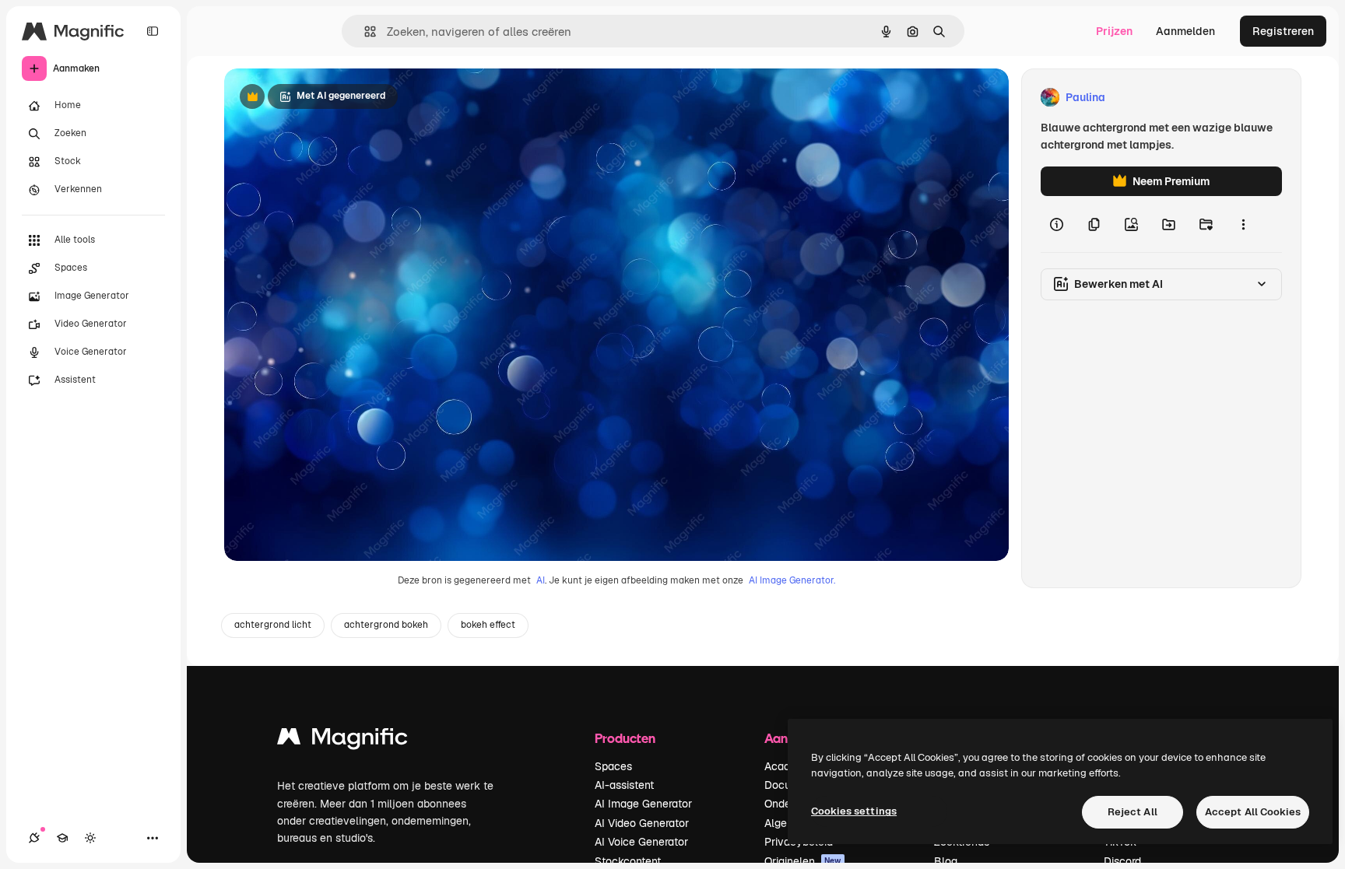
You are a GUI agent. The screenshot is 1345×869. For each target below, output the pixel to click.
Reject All (1132, 811)
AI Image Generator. (792, 580)
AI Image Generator (643, 804)
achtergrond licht (272, 624)
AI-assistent (624, 785)
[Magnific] (342, 740)
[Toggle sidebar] (152, 31)
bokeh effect (488, 624)
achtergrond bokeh (386, 624)
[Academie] (62, 837)
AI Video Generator (642, 823)
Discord (1122, 861)
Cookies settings (854, 811)
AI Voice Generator (641, 842)
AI (540, 580)
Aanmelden (1185, 31)
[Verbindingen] (34, 837)
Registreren (1283, 31)
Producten (625, 738)
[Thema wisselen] (90, 837)
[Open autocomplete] (363, 31)
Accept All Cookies (1253, 811)
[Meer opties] (1243, 224)
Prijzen (1114, 31)
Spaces (613, 766)
